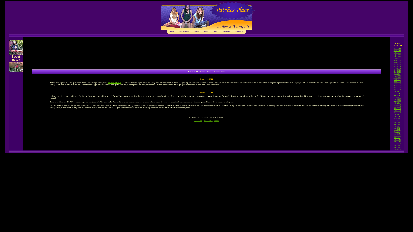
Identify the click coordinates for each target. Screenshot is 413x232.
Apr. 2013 (397, 85)
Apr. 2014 (397, 64)
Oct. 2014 (397, 53)
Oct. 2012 (397, 97)
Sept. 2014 (397, 55)
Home (172, 31)
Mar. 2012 (397, 111)
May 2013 (397, 84)
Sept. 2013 (397, 76)
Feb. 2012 (397, 113)
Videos (196, 31)
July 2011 (397, 126)
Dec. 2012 (397, 93)
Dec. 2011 (397, 116)
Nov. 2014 (397, 51)
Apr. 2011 (397, 132)
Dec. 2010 (397, 140)
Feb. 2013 (397, 89)
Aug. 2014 (397, 56)
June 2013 (397, 82)
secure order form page (115, 83)
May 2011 (397, 130)
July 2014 (397, 58)
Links (215, 31)
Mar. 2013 (397, 87)
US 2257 (216, 121)
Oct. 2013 (397, 74)
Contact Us (239, 31)
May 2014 (397, 62)
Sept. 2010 (397, 145)
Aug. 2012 (397, 101)
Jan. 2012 (397, 114)
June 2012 (397, 105)
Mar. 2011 (397, 134)
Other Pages (226, 31)
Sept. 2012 (397, 99)
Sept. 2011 (397, 122)
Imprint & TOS (198, 121)
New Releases (184, 31)
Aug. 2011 (397, 124)
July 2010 (397, 149)
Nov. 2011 (397, 118)
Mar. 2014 (397, 66)
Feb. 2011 (397, 136)
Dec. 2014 (397, 49)
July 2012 (397, 103)
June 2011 (397, 128)
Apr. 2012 (397, 109)
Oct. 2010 (397, 143)
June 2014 (397, 60)
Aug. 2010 (397, 147)
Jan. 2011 (397, 138)
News (206, 31)
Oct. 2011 (397, 120)
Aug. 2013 (397, 78)
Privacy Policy (208, 121)
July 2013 (397, 80)
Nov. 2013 (397, 72)
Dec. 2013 (397, 70)
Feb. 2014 (397, 68)
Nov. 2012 (397, 95)
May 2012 (397, 107)
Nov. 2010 (397, 142)
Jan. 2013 (397, 91)
